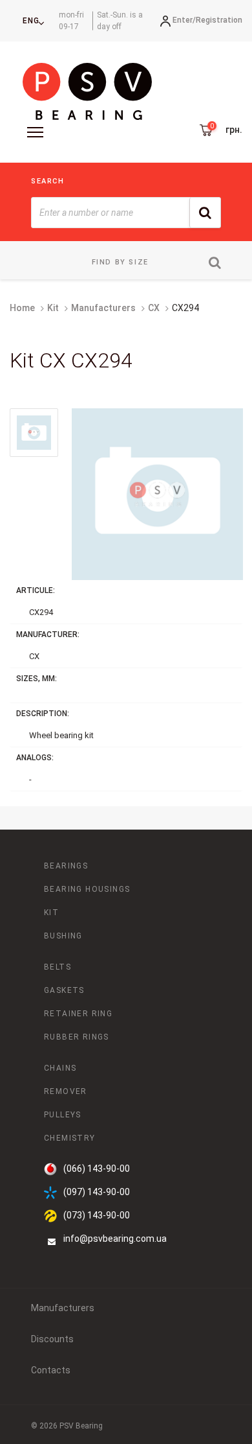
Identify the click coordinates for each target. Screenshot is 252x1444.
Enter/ (184, 20)
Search (48, 181)
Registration (219, 20)
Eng (31, 20)
